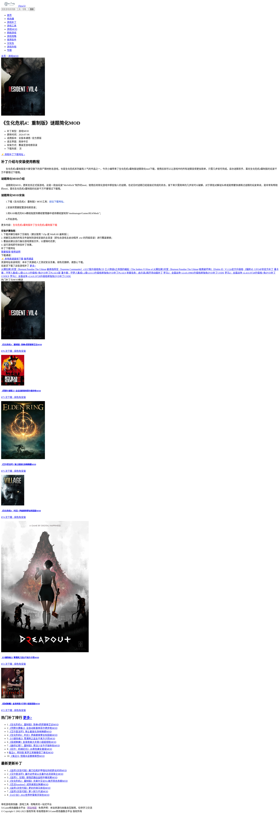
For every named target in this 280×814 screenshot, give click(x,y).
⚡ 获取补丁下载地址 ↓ (13, 154)
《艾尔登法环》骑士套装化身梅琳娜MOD (30, 731)
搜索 (32, 9)
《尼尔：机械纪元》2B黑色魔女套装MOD (30, 749)
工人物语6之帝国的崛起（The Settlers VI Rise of (129, 269)
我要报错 (5, 252)
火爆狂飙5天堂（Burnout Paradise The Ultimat (23, 269)
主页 (3, 56)
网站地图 (32, 808)
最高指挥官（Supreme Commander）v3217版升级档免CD (75, 269)
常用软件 (11, 39)
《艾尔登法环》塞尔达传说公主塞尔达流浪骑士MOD (36, 774)
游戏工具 (11, 25)
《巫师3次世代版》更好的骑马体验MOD (29, 788)
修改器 (10, 18)
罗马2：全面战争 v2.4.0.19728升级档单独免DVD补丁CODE (40, 276)
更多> (27, 718)
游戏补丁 (11, 22)
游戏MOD (12, 29)
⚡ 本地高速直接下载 (12, 259)
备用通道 (28, 259)
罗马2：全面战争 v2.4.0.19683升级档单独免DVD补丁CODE (193, 273)
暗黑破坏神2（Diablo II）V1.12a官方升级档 (221, 269)
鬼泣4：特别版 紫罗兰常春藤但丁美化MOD (31, 752)
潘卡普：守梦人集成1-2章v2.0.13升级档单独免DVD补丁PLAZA (93, 273)
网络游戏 (11, 32)
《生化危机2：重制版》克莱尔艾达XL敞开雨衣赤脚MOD (38, 781)
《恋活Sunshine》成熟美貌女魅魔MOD (28, 784)
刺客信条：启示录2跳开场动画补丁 (145, 273)
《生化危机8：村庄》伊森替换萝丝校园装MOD (33, 735)
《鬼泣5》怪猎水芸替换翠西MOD (27, 756)
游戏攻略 (11, 36)
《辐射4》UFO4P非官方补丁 (258, 269)
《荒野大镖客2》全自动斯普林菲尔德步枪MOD (33, 728)
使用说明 (15, 252)
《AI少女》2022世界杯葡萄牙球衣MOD (29, 795)
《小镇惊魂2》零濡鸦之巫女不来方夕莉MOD (32, 738)
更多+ (33, 266)
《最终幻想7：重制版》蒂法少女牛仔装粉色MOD (34, 745)
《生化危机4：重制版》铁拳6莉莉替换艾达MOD (34, 724)
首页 (9, 15)
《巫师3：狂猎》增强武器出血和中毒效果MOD (33, 777)
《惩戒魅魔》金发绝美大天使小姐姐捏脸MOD (32, 742)
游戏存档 (11, 46)
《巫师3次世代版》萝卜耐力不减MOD (28, 791)
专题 (9, 50)
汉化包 (10, 43)
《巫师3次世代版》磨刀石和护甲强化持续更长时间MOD (38, 770)
